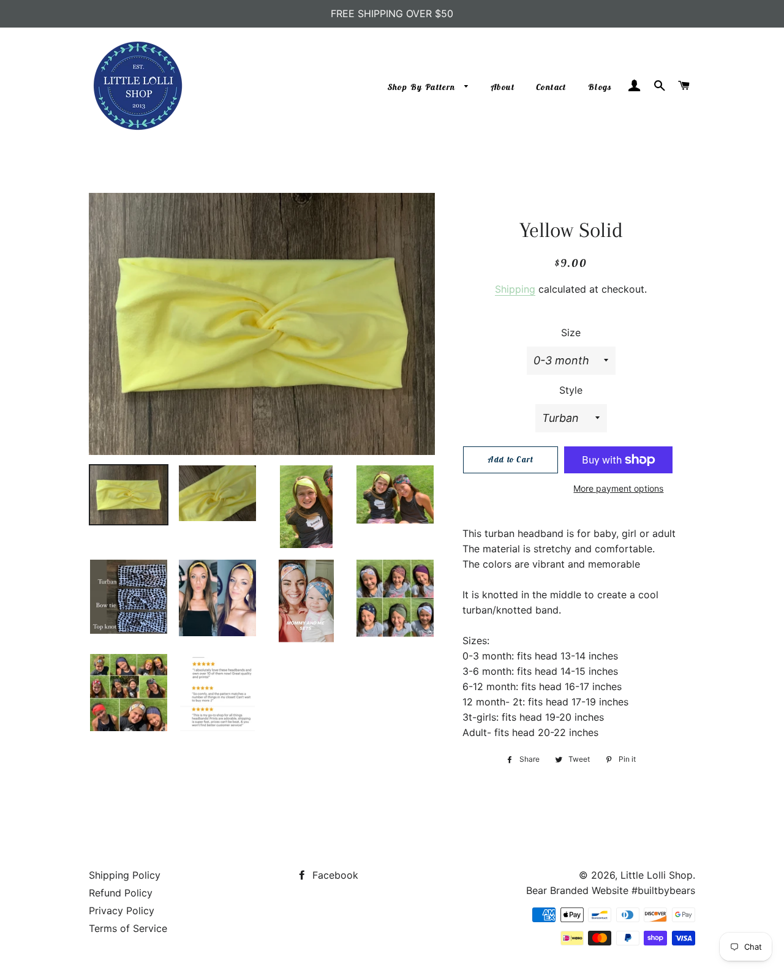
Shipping (515, 289)
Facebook (333, 875)
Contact (551, 86)
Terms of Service (128, 928)
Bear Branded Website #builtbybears (610, 890)
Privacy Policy (121, 910)
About (502, 86)
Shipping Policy (124, 875)
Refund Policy (121, 893)
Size (571, 332)
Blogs (600, 86)
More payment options (618, 488)
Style (570, 390)
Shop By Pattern (423, 86)
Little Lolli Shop (656, 875)
